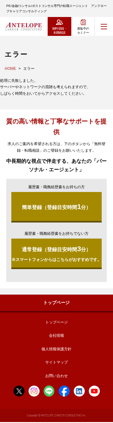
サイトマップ (56, 362)
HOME (10, 68)
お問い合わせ (56, 376)
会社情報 (56, 335)
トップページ (56, 302)
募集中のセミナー (83, 30)
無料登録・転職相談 (59, 30)
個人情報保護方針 (56, 349)
